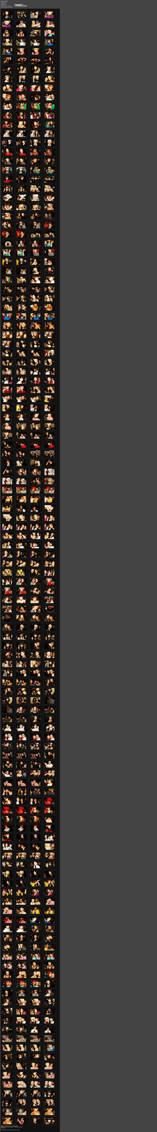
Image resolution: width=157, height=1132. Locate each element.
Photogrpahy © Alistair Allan (6, 1129)
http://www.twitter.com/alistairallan (11, 1125)
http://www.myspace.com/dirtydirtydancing (13, 1126)
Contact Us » (3, 1127)
